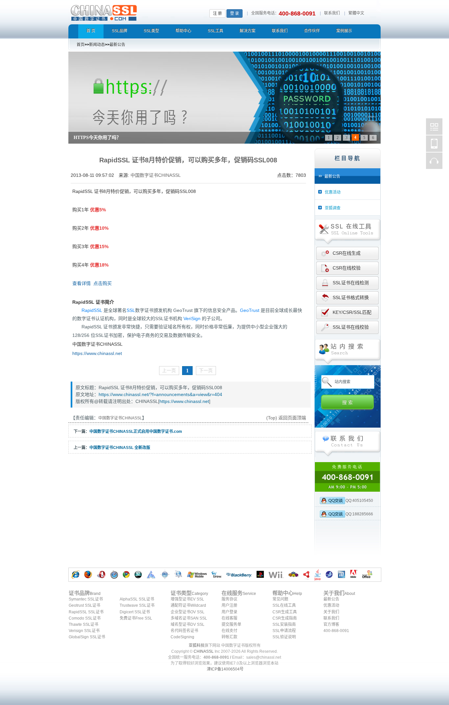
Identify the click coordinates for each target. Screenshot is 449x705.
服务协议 (229, 599)
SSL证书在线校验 (351, 327)
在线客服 (229, 618)
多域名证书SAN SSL (189, 618)
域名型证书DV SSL (187, 624)
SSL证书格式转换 (351, 297)
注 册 (217, 13)
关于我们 (331, 612)
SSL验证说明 (284, 637)
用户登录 (229, 612)
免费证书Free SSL (136, 618)
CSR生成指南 (284, 618)
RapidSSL (92, 310)
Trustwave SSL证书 (137, 605)
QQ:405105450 (359, 500)
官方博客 (331, 624)
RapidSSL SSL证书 (86, 612)
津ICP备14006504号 (225, 669)
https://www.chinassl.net (97, 353)
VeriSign (192, 318)
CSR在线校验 (347, 267)
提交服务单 (231, 624)
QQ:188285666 (359, 514)
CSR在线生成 (347, 253)
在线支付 (229, 630)
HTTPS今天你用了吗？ (97, 137)
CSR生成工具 (284, 612)
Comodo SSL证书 (85, 618)
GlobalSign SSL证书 (87, 637)
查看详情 (81, 283)
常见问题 (280, 599)
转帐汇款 (229, 637)
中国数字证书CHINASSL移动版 (434, 143)
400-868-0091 (336, 630)
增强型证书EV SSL (187, 599)
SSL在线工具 (284, 605)
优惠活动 (331, 605)
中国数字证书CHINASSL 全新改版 (119, 447)
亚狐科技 (196, 645)
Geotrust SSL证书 (84, 605)
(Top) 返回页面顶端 (286, 417)
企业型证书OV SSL (187, 612)
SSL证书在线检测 (351, 282)
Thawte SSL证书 (83, 624)
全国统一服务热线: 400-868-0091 (347, 477)
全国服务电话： (265, 13)
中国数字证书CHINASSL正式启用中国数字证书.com (135, 431)
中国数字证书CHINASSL (129, 11)
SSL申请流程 (284, 630)
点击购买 (102, 283)
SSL (131, 310)
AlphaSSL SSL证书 (137, 599)
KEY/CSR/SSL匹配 (352, 312)
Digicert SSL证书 (135, 612)
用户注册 (229, 605)
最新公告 (331, 599)
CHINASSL (204, 651)
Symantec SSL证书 (86, 599)
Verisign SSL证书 (84, 630)
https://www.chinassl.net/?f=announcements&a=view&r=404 (160, 394)
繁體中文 (356, 13)
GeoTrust (249, 310)
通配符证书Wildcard (188, 605)
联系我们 (332, 13)
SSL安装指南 (284, 624)
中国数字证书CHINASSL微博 (434, 126)
